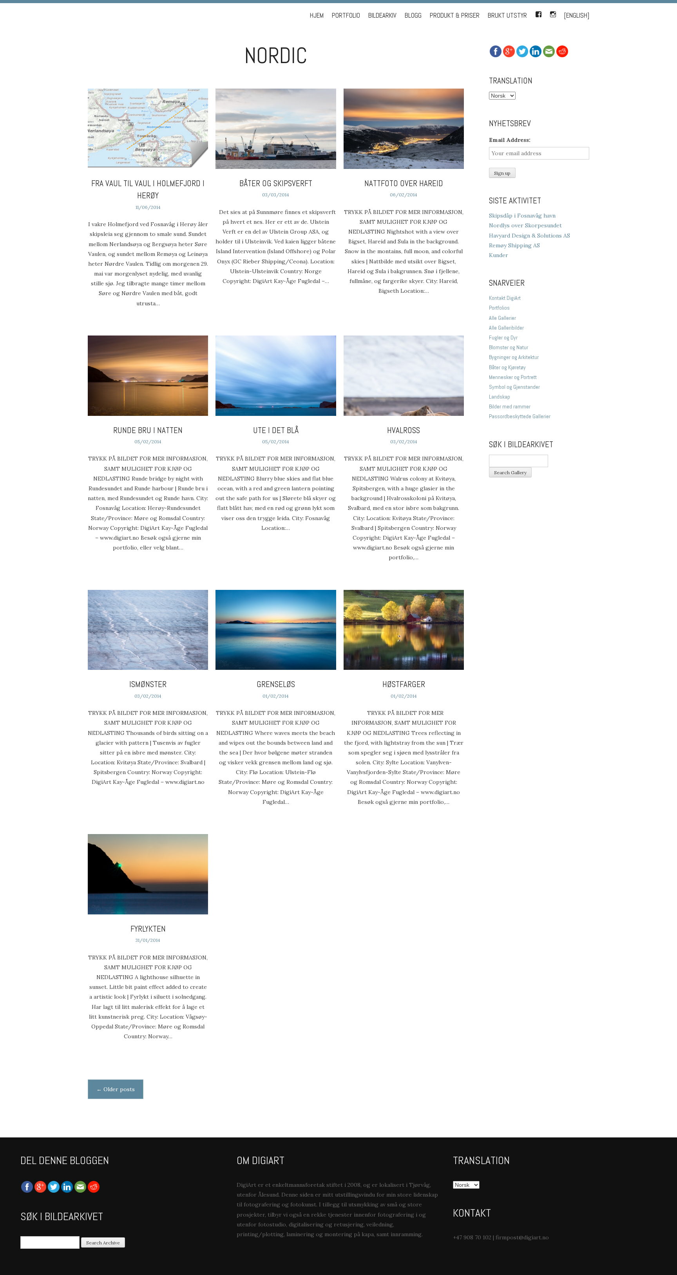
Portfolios (499, 307)
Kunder (498, 255)
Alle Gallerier (502, 317)
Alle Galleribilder (506, 327)
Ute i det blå (276, 430)
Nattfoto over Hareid (403, 183)
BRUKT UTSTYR (507, 15)
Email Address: (509, 139)
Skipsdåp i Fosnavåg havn (522, 215)
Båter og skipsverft (275, 183)
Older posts (115, 1089)
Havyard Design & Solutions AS (529, 235)
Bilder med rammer (509, 406)
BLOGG (413, 15)
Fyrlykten (148, 928)
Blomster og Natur (508, 347)
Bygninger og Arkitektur (514, 357)
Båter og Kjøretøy (507, 367)
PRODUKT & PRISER (455, 15)
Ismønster (148, 684)
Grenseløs (276, 684)
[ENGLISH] (576, 15)
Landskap (499, 396)
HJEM (317, 15)
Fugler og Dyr (503, 337)
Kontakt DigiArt (505, 297)
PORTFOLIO (346, 15)
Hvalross (403, 430)
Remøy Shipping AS (514, 245)
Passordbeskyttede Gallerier (519, 416)
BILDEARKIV (382, 15)
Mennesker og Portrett (513, 377)
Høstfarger (403, 684)
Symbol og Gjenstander (514, 386)
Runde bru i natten (148, 430)
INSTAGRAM (553, 13)
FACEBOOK (538, 13)
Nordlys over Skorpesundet (525, 225)
